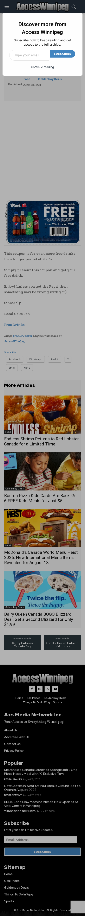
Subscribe (62, 53)
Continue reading (42, 67)
